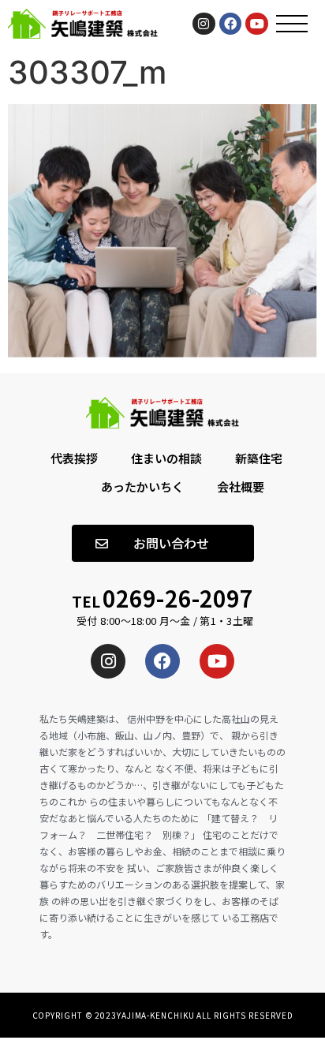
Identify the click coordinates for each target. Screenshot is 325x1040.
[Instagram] (203, 24)
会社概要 (240, 486)
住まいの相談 (166, 458)
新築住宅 (258, 458)
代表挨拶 (74, 458)
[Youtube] (256, 24)
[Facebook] (230, 24)
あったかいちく (142, 486)
